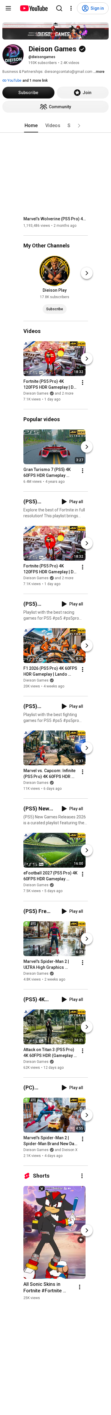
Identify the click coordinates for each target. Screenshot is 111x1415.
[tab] (31, 126)
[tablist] (55, 126)
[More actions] (83, 382)
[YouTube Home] (33, 8)
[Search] (59, 8)
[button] (79, 126)
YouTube (14, 80)
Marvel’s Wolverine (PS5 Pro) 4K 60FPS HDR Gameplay (55, 218)
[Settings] (71, 8)
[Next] (87, 273)
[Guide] (8, 8)
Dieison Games (36, 680)
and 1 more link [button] (35, 80)
